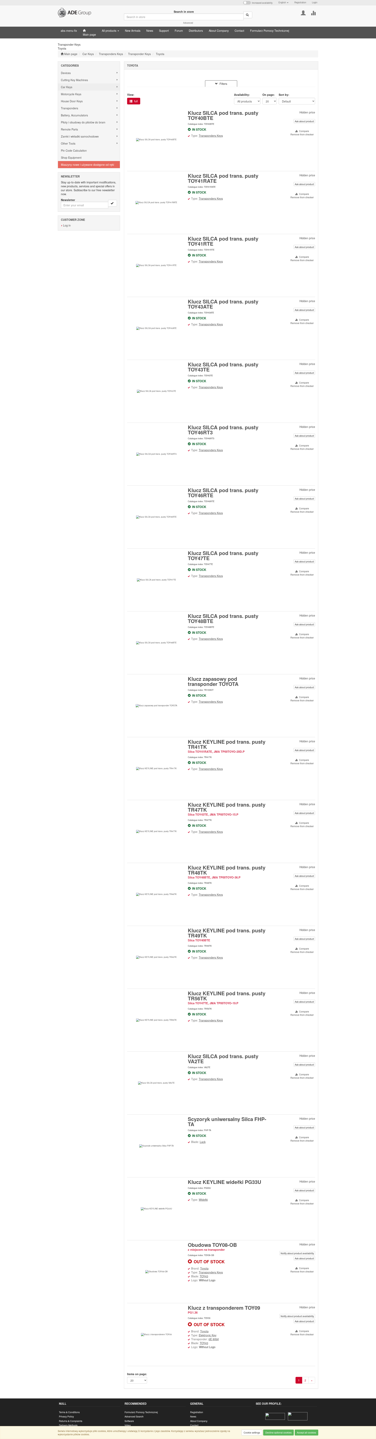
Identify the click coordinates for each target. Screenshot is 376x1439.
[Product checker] (313, 12)
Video (128, 1425)
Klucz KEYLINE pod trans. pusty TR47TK (226, 807)
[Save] (112, 203)
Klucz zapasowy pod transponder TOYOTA (213, 681)
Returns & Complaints (70, 1421)
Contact (194, 1425)
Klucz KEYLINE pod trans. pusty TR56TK (226, 996)
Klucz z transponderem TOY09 (224, 1307)
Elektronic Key (207, 1335)
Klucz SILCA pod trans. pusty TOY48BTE (223, 618)
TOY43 (204, 1276)
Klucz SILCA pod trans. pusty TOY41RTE (223, 241)
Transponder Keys (139, 54)
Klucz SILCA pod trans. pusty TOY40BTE (223, 115)
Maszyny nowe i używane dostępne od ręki (87, 165)
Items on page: (137, 1374)
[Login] (303, 12)
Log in (67, 225)
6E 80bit (214, 1339)
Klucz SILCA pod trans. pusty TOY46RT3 (223, 430)
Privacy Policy (66, 1416)
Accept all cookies (306, 1432)
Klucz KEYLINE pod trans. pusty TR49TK (226, 933)
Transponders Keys (111, 54)
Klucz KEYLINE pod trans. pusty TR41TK (226, 744)
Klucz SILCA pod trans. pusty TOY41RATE (223, 178)
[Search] (247, 15)
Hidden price (307, 112)
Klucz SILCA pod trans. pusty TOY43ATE (223, 304)
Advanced (188, 22)
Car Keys (88, 54)
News (193, 1416)
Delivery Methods (68, 1425)
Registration (300, 2)
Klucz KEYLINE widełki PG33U (224, 1181)
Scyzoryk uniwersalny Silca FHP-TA (227, 1121)
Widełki (203, 1200)
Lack (203, 1142)
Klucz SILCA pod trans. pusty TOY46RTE (223, 492)
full (135, 101)
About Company (198, 1421)
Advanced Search (134, 1416)
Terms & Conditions (69, 1412)
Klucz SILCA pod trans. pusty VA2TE (223, 1058)
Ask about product (304, 121)
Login (314, 2)
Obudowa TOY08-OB (212, 1244)
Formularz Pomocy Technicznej (141, 1412)
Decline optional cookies (278, 1432)
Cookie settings (252, 1432)
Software (129, 1421)
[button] (283, 2)
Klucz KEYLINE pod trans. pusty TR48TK (226, 870)
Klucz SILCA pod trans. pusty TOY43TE (223, 367)
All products (109, 31)
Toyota (160, 54)
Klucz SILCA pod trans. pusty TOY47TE (223, 555)
